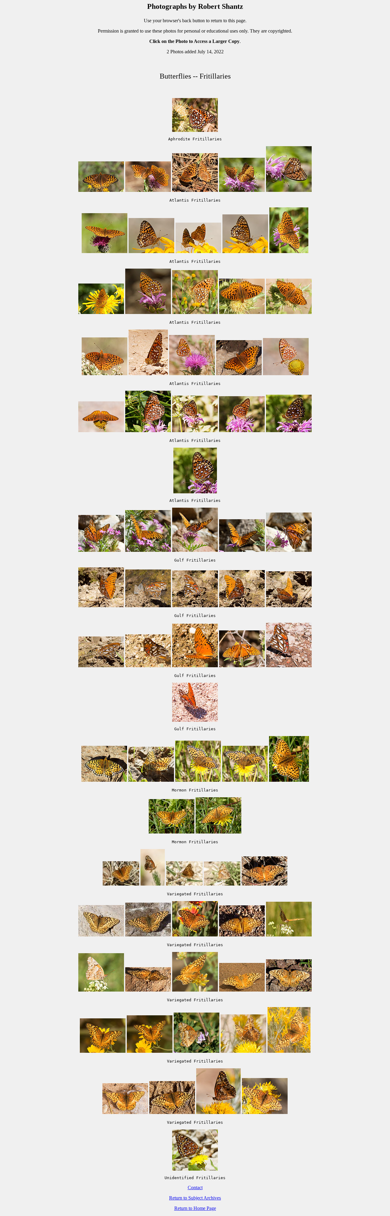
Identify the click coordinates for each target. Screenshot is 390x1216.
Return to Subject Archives (195, 1197)
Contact (195, 1187)
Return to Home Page (195, 1208)
